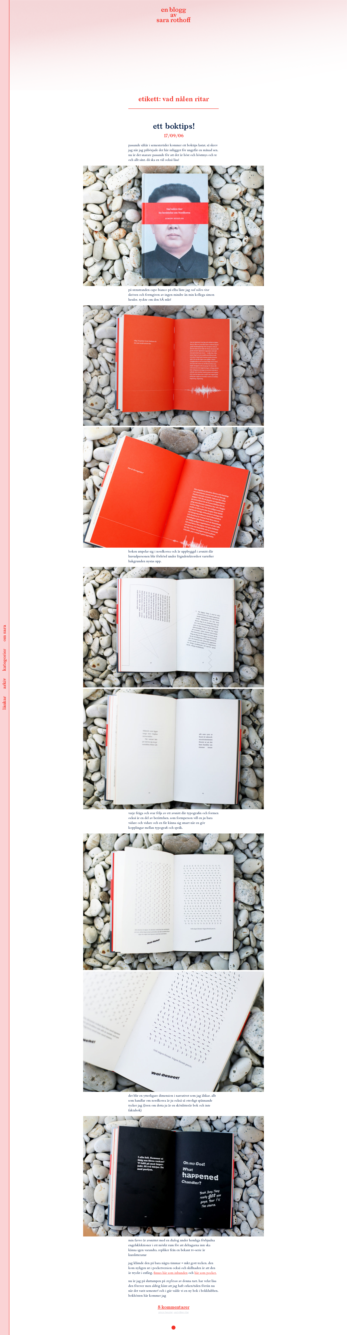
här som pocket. (205, 1273)
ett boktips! (173, 126)
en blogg (173, 15)
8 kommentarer (173, 1307)
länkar (4, 703)
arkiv (4, 683)
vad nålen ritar (181, 1312)
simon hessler (165, 1312)
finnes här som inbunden (171, 1273)
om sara (4, 633)
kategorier (4, 660)
